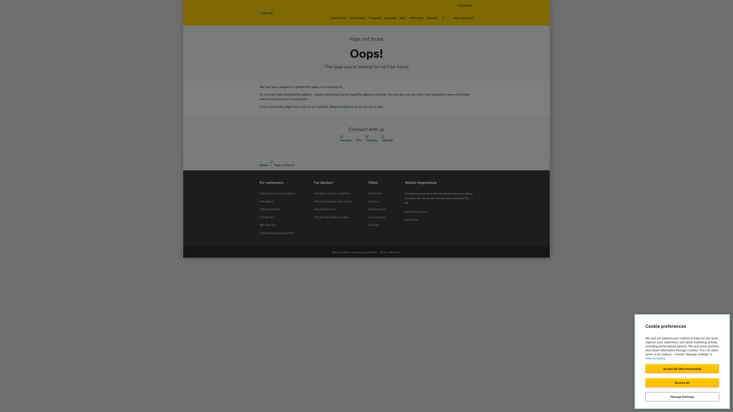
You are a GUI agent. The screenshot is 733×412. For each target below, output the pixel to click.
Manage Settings (682, 396)
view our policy (655, 358)
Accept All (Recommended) (682, 368)
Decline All (682, 382)
